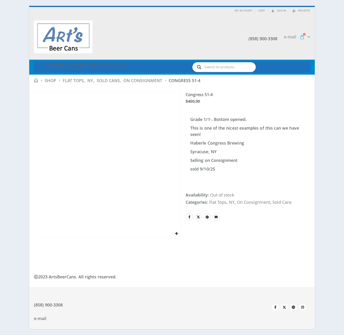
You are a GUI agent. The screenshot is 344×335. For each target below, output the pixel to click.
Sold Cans (282, 202)
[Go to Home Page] (36, 80)
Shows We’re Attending (168, 64)
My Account (244, 10)
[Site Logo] (63, 36)
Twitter (198, 217)
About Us (135, 64)
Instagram (302, 307)
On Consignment (253, 202)
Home (40, 64)
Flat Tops (218, 202)
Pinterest (207, 217)
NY (231, 202)
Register (304, 10)
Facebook (189, 217)
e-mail (290, 37)
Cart (261, 10)
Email (216, 217)
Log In (281, 10)
